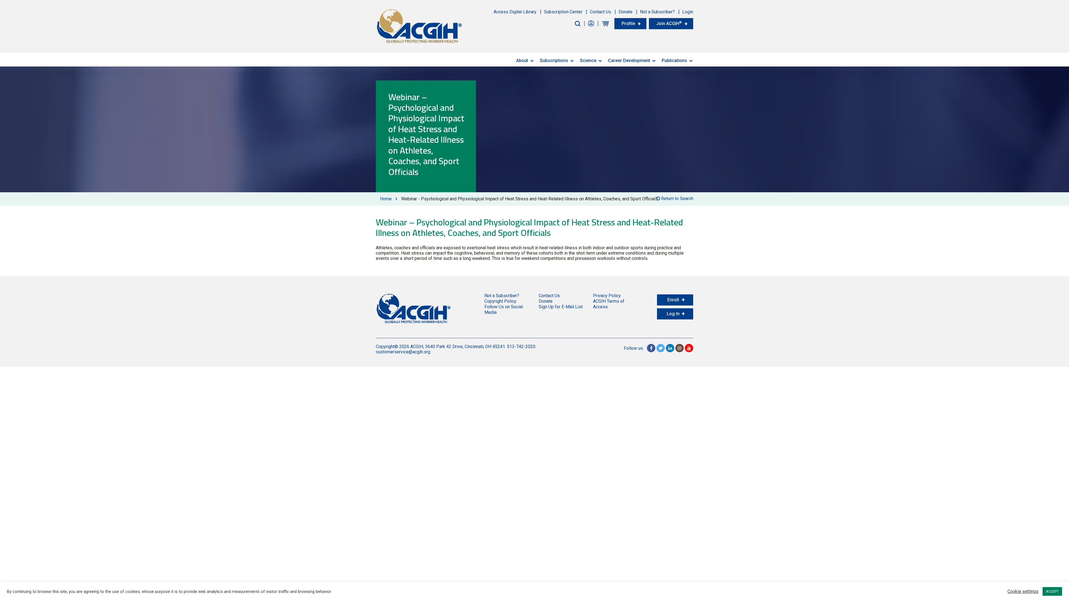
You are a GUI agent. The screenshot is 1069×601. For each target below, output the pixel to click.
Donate (625, 11)
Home (386, 198)
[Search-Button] (577, 23)
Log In (673, 313)
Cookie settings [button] (1022, 591)
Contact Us (600, 11)
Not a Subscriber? (657, 11)
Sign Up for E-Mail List (561, 306)
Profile (628, 23)
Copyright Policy (500, 301)
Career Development (629, 60)
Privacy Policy (607, 295)
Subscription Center (563, 11)
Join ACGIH (669, 23)
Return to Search (676, 198)
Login (687, 11)
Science (588, 60)
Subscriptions (554, 60)
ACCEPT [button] (1052, 591)
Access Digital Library (515, 11)
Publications (674, 60)
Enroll (673, 299)
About (522, 60)
